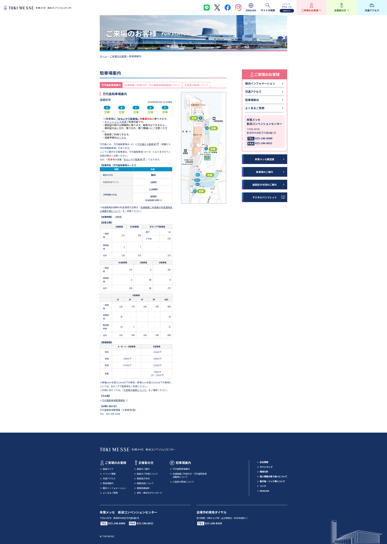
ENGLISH (264, 490)
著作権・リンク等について (272, 481)
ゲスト (285, 6)
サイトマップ (266, 466)
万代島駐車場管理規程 (113, 400)
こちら (122, 137)
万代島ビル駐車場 (146, 144)
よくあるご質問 (254, 108)
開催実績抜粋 (143, 488)
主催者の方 (145, 462)
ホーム (103, 56)
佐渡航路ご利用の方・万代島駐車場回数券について (152, 85)
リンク (263, 485)
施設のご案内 (143, 468)
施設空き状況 (143, 478)
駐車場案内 (252, 100)
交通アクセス (253, 91)
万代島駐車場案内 (111, 85)
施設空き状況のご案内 (264, 184)
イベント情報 (109, 473)
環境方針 (264, 471)
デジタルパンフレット (264, 197)
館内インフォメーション (260, 83)
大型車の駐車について (196, 85)
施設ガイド (108, 468)
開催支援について (145, 483)
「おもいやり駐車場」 (128, 118)
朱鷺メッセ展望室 (264, 159)
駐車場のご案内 (264, 172)
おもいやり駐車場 (133, 159)
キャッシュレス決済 (115, 122)
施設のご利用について (147, 473)
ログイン (287, 10)
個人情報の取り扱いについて (273, 476)
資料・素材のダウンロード (149, 492)
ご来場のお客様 (118, 56)
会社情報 (264, 462)
